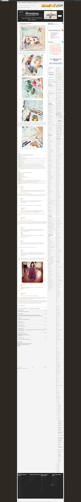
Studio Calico (49, 208)
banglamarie (20, 332)
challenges (52, 54)
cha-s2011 (57, 306)
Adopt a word (49, 237)
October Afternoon (50, 183)
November (59, 406)
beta (56, 298)
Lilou (41, 485)
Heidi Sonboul (57, 181)
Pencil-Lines (49, 186)
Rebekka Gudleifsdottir (58, 276)
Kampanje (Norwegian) (50, 262)
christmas (57, 310)
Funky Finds (49, 251)
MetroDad (49, 267)
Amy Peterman (57, 147)
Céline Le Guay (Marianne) (55, 479)
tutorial (57, 388)
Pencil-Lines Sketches (50, 220)
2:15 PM (45, 318)
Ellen (48, 96)
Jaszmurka (42, 481)
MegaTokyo (49, 265)
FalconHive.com (34, 501)
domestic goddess (22, 293)
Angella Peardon (20, 478)
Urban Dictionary (50, 284)
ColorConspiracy (58, 313)
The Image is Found (58, 283)
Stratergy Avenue (58, 279)
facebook (57, 328)
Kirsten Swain (57, 209)
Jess (41, 482)
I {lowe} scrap (49, 168)
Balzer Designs (57, 159)
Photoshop (52, 46)
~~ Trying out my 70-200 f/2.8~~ (60, 442)
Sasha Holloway (58, 236)
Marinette (42, 489)
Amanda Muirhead (58, 144)
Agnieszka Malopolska (58, 141)
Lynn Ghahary (57, 217)
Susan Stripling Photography (59, 280)
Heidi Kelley (57, 179)
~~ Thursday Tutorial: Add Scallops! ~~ (59, 428)
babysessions (57, 43)
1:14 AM (45, 328)
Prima (23, 76)
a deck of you (57, 291)
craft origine (57, 314)
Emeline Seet (57, 174)
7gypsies (49, 138)
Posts (49, 69)
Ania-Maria (57, 151)
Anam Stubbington (58, 148)
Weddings (51, 45)
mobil (56, 355)
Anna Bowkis (57, 152)
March (58, 418)
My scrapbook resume (54, 32)
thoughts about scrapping (59, 385)
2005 (57, 471)
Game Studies (49, 252)
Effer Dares (49, 219)
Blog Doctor (49, 240)
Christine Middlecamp (58, 163)
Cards (59, 53)
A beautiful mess (58, 140)
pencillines (57, 362)
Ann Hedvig (49, 94)
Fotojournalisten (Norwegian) (51, 247)
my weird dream (22, 186)
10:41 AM (21, 209)
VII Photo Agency (58, 287)
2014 (57, 399)
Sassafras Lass (49, 198)
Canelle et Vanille (50, 243)
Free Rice (49, 248)
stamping (57, 382)
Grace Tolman (57, 178)
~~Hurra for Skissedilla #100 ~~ (60, 425)
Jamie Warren (57, 185)
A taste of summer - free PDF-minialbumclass (51, 86)
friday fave (57, 333)
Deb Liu (19, 481)
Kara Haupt (57, 198)
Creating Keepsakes (50, 156)
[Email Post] (23, 305)
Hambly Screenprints (56, 51)
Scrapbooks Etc (49, 202)
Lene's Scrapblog (50, 119)
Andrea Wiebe (20, 477)
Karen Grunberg (20, 485)
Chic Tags (49, 146)
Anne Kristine (49, 106)
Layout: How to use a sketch (59, 101)
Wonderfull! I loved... (58, 124)
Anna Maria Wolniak (58, 155)
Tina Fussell (57, 254)
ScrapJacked (49, 222)
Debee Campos (57, 171)
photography (51, 52)
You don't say (49, 289)
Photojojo (57, 275)
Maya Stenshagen (32, 479)
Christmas (50, 51)
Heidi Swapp (49, 167)
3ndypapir (35, 52)
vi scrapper (57, 392)
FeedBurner (61, 121)
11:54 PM (21, 241)
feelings (57, 331)
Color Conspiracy (43, 478)
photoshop (57, 367)
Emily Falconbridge (58, 175)
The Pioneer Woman (50, 280)
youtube (57, 396)
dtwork (55, 45)
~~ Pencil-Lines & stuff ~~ (60, 421)
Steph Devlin (57, 246)
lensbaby (57, 348)
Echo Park (49, 157)
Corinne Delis (57, 166)
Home (19, 2)
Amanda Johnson (58, 143)
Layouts (54, 47)
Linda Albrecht (20, 489)
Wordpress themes (25, 501)
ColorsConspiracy (50, 149)
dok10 (56, 320)
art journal (57, 294)
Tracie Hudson (57, 255)
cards (56, 305)
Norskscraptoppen (50, 129)
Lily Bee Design (50, 175)
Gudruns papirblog (50, 112)
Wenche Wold (31, 481)
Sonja (48, 100)
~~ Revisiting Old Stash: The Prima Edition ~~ (60, 438)
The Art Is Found (50, 230)
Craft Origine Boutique (54, 478)
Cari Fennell (57, 162)
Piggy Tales (49, 187)
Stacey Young (57, 242)
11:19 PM (45, 321)
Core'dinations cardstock (50, 150)
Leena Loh (57, 212)
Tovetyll (49, 131)
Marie (48, 98)
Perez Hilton (49, 273)
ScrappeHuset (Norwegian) (51, 223)
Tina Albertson (57, 253)
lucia (56, 350)
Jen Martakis (57, 189)
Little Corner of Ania (27, 5)
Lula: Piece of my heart (50, 122)
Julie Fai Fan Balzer (58, 197)
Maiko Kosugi (57, 219)
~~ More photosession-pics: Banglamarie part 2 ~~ (60, 447)
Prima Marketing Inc (50, 191)
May (58, 415)
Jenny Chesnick (57, 193)
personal (55, 46)
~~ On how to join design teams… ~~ (60, 450)
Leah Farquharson (20, 486)
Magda (42, 486)
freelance (57, 332)
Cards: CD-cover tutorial (58, 96)
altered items (55, 49)
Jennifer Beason (58, 190)
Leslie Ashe (57, 213)
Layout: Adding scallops (58, 100)
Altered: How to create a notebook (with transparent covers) (59, 90)
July (58, 412)
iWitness (57, 268)
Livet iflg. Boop (50, 120)
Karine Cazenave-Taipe (54, 482)
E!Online (49, 244)
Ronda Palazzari (58, 232)
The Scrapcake (49, 211)
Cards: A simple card (58, 95)
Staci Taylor (57, 243)
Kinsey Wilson (57, 208)
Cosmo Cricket (49, 152)
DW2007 (57, 324)
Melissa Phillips (20, 493)
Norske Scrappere (50, 128)
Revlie (56, 231)
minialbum (57, 354)
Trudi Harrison (57, 257)
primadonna (57, 373)
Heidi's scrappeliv (50, 115)
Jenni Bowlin (49, 171)
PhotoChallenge (57, 273)
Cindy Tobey (57, 164)
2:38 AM (21, 218)
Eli (20, 240)
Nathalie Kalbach (58, 224)
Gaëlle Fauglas (54, 481)
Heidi (21, 198)
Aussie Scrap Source (50, 141)
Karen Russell (57, 200)
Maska (41, 490)
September (59, 409)
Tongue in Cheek (50, 281)
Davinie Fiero (57, 170)
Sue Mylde (57, 247)
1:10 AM (21, 199)
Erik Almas (57, 265)
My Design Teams (29, 2)
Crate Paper (57, 316)
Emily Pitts (19, 482)
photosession (56, 54)
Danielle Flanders (58, 167)
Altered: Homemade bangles (59, 78)
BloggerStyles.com (42, 501)
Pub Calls (49, 194)
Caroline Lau (19, 479)
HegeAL (21, 284)
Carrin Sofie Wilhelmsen (32, 477)
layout (22, 305)
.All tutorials (57, 69)
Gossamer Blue (49, 164)
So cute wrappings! (58, 135)
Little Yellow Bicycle (50, 176)
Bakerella (49, 239)
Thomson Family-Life (58, 251)
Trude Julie (19, 313)
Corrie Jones (42, 479)
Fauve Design (20, 310)
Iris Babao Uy (22, 217)
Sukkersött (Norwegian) (50, 227)
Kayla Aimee (57, 204)
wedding (57, 393)
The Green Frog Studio (58, 250)
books (56, 301)
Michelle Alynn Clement (58, 223)
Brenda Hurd (57, 160)
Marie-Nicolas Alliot (58, 220)
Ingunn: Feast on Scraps (50, 116)
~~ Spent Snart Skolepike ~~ (60, 435)
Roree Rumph (57, 234)
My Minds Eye (49, 180)
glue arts (57, 336)
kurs (56, 344)
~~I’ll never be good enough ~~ (59, 445)
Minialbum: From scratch (59, 107)
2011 (57, 403)
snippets (57, 381)
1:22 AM (21, 251)
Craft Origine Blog (54, 477)
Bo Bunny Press (50, 145)
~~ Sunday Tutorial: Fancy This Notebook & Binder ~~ (60, 433)
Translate (61, 114)
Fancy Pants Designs (56, 50)
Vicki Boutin (57, 258)
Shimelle (57, 239)
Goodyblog (49, 254)
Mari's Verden (49, 123)
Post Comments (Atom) (24, 368)
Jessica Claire (57, 269)
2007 (57, 468)
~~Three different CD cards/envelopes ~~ (59, 440)
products (57, 374)
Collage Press (49, 148)
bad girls (57, 297)
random (57, 377)
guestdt (58, 46)
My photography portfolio (55, 33)
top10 (56, 386)
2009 (57, 465)
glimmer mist (57, 335)
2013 (57, 400)
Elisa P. (19, 321)
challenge (57, 309)
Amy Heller (57, 145)
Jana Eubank (57, 186)
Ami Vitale (57, 264)
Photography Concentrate (51, 274)
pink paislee (57, 370)
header (56, 340)
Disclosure (35, 2)
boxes (56, 302)
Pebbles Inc (49, 184)
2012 (57, 402)
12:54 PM (45, 310)
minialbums (58, 47)
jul (56, 343)
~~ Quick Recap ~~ (59, 460)
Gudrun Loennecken (32, 478)
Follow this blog (23, 2)
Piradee (57, 228)
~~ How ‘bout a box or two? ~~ (59, 457)
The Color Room (50, 231)
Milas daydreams (50, 268)
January (59, 462)
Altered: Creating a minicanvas (59, 75)
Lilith (56, 216)
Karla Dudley (57, 201)
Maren (48, 97)
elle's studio (57, 325)
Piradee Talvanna (20, 494)
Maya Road (57, 352)
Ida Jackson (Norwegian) (51, 258)
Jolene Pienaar (57, 194)
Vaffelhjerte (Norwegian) (51, 285)
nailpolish (57, 358)
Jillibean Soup (49, 172)
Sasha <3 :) (57, 235)
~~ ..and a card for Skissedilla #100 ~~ (59, 423)
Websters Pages (49, 214)
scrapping (50, 47)
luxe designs (57, 351)
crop (56, 317)
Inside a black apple (50, 259)
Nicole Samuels (57, 227)
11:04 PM (21, 228)
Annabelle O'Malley (58, 156)
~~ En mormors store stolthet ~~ (25, 23)
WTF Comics (49, 288)
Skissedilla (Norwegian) (50, 226)
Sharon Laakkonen (58, 238)
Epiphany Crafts (50, 160)
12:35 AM (45, 325)
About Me (20, 12)
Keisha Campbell (58, 205)
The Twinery (49, 212)
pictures (59, 45)
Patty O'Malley (20, 328)
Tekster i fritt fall (53, 34)
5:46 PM (21, 294)
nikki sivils (57, 359)
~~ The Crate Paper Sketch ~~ (59, 430)
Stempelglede (49, 207)
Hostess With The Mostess (51, 256)
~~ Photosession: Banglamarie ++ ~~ (59, 455)
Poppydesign (49, 190)
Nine (41, 493)
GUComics (49, 255)
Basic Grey (49, 142)
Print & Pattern (49, 277)
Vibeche (49, 101)
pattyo (21, 187)
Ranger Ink (49, 195)
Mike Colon (57, 272)
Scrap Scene (49, 199)
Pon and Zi (49, 276)
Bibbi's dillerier (49, 107)
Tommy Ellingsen (58, 284)
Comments (50, 70)
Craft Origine (49, 153)
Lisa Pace (19, 490)
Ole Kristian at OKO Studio (24, 298)
